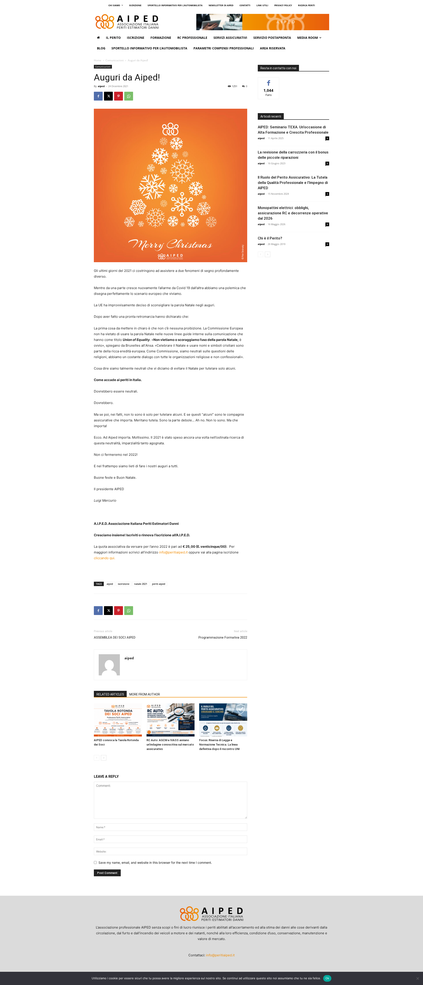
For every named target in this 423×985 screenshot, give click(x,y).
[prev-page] (96, 758)
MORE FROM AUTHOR (144, 694)
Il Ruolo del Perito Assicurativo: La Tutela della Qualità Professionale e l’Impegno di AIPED (293, 182)
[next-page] (103, 758)
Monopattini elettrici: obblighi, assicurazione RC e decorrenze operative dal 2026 (293, 213)
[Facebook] (98, 96)
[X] (108, 96)
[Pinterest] (118, 96)
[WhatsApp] (128, 96)
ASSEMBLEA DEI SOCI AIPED (114, 637)
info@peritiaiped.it (173, 552)
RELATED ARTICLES (110, 694)
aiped (101, 86)
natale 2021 (140, 583)
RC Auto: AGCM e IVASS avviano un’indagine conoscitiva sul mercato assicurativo (170, 744)
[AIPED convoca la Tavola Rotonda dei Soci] (118, 719)
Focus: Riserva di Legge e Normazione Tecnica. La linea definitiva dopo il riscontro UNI (219, 744)
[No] (417, 978)
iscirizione (123, 583)
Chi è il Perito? (270, 238)
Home (97, 60)
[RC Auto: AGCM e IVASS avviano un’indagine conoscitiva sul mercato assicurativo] (171, 719)
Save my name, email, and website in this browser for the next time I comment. (155, 862)
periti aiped (158, 583)
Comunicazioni (115, 60)
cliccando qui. (104, 558)
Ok (327, 978)
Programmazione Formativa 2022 (223, 637)
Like (268, 80)
